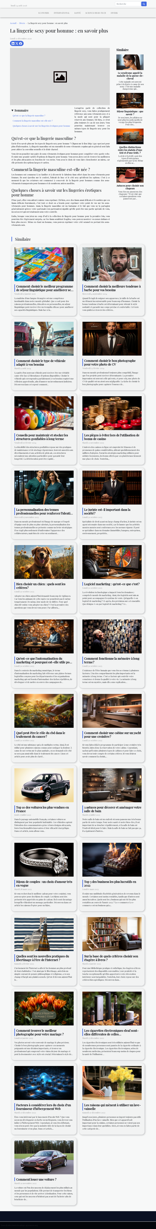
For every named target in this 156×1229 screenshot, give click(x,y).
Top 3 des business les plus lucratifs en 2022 (110, 883)
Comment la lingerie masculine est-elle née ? (33, 120)
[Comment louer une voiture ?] (44, 1157)
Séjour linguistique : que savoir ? (130, 113)
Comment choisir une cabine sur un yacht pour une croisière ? (112, 734)
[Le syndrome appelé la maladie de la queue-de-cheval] (130, 62)
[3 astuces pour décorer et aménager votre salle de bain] (112, 785)
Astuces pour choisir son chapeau (130, 187)
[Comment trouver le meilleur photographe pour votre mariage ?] (44, 1008)
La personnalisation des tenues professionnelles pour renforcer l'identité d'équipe (44, 513)
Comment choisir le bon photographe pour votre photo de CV (110, 362)
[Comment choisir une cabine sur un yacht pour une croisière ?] (112, 710)
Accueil (13, 23)
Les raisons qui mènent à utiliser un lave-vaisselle (112, 1107)
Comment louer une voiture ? (36, 1179)
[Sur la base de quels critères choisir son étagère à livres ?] (112, 934)
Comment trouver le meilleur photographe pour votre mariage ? (40, 1032)
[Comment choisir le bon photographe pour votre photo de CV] (112, 338)
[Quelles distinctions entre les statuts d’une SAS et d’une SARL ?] (130, 136)
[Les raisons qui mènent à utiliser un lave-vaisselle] (112, 1082)
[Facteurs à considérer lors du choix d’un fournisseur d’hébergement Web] (44, 1082)
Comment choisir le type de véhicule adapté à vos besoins (41, 362)
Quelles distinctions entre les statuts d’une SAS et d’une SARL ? (130, 149)
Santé (77, 13)
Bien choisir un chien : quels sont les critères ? (40, 586)
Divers (114, 13)
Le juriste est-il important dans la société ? (107, 511)
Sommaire (21, 110)
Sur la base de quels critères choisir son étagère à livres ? (111, 958)
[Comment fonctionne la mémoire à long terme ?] (112, 636)
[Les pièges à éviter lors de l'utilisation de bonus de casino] (112, 412)
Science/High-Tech (96, 13)
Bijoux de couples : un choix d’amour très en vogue (44, 883)
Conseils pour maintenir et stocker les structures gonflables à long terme (42, 437)
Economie (43, 13)
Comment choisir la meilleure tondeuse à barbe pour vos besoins (112, 288)
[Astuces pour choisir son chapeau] (130, 175)
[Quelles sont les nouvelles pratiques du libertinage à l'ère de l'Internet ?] (44, 934)
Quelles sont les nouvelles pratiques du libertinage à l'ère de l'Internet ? (42, 958)
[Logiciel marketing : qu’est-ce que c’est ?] (112, 561)
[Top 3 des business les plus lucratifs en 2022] (112, 859)
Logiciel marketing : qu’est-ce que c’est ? (112, 584)
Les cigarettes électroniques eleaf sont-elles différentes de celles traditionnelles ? (111, 1034)
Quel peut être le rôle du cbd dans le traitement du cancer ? (40, 734)
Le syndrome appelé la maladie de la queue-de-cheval (130, 75)
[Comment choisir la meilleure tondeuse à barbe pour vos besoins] (112, 264)
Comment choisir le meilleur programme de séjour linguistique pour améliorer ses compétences (44, 289)
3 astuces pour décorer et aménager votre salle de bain (112, 809)
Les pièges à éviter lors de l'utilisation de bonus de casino (111, 437)
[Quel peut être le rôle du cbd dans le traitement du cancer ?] (44, 710)
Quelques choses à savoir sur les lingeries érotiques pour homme (41, 126)
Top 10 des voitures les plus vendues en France (42, 809)
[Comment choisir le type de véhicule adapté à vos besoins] (44, 338)
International (62, 13)
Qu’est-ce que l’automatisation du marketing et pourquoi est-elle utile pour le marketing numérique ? (44, 662)
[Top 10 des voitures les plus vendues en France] (44, 785)
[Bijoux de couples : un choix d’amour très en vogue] (44, 859)
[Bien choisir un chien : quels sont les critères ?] (44, 561)
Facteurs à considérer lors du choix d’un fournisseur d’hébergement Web (43, 1107)
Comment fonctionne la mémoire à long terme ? (112, 660)
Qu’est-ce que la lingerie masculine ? (29, 115)
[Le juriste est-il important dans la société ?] (112, 487)
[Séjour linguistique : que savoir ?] (130, 100)
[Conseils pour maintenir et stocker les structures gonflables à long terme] (44, 412)
